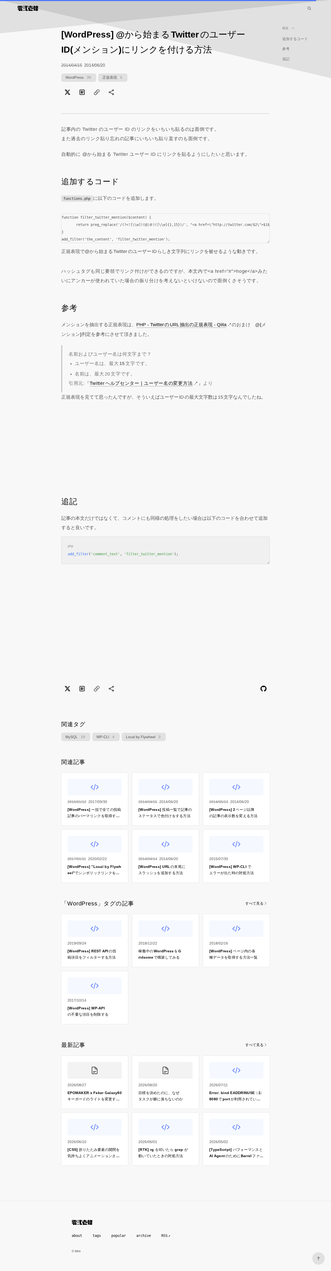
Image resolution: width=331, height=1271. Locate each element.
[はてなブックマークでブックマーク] (82, 92)
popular (118, 1235)
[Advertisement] (165, 448)
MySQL (75, 737)
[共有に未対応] (111, 92)
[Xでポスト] (67, 92)
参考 (286, 49)
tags (97, 1235)
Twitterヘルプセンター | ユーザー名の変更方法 (141, 383)
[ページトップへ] (318, 1258)
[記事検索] (309, 8)
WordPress (78, 77)
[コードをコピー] (262, 221)
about (77, 1235)
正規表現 (112, 77)
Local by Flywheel (143, 737)
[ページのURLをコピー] (96, 92)
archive (143, 1235)
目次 (285, 28)
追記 (286, 59)
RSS (164, 1235)
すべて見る (254, 903)
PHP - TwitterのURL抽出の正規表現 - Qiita (181, 324)
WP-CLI (105, 737)
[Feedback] (263, 688)
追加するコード (295, 39)
